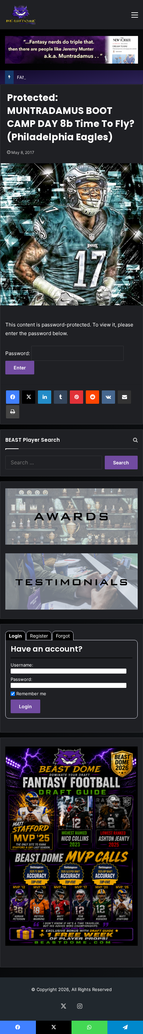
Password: (18, 353)
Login (15, 636)
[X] (28, 397)
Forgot (63, 636)
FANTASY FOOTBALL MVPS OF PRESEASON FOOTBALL (74, 77)
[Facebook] (12, 397)
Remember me (31, 693)
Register (39, 636)
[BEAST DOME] (20, 15)
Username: (22, 665)
